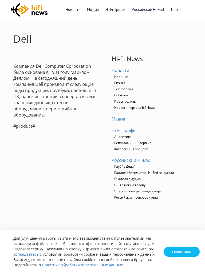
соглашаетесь (26, 254)
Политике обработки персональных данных (82, 264)
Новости (73, 9)
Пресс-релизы (125, 101)
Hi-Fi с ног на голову (129, 185)
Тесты (175, 9)
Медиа (93, 9)
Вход (192, 12)
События (121, 95)
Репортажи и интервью (132, 142)
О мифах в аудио (127, 178)
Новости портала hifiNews (134, 107)
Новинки (121, 76)
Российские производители (136, 197)
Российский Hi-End (148, 9)
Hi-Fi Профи (115, 9)
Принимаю (181, 251)
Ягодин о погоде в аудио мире (138, 191)
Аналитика (123, 136)
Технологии (123, 89)
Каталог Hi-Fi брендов (131, 149)
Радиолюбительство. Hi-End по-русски (144, 172)
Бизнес (119, 83)
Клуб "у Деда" (124, 166)
